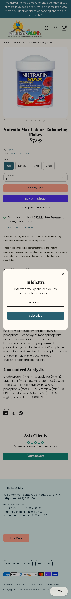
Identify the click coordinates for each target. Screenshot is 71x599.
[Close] (63, 273)
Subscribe (35, 316)
